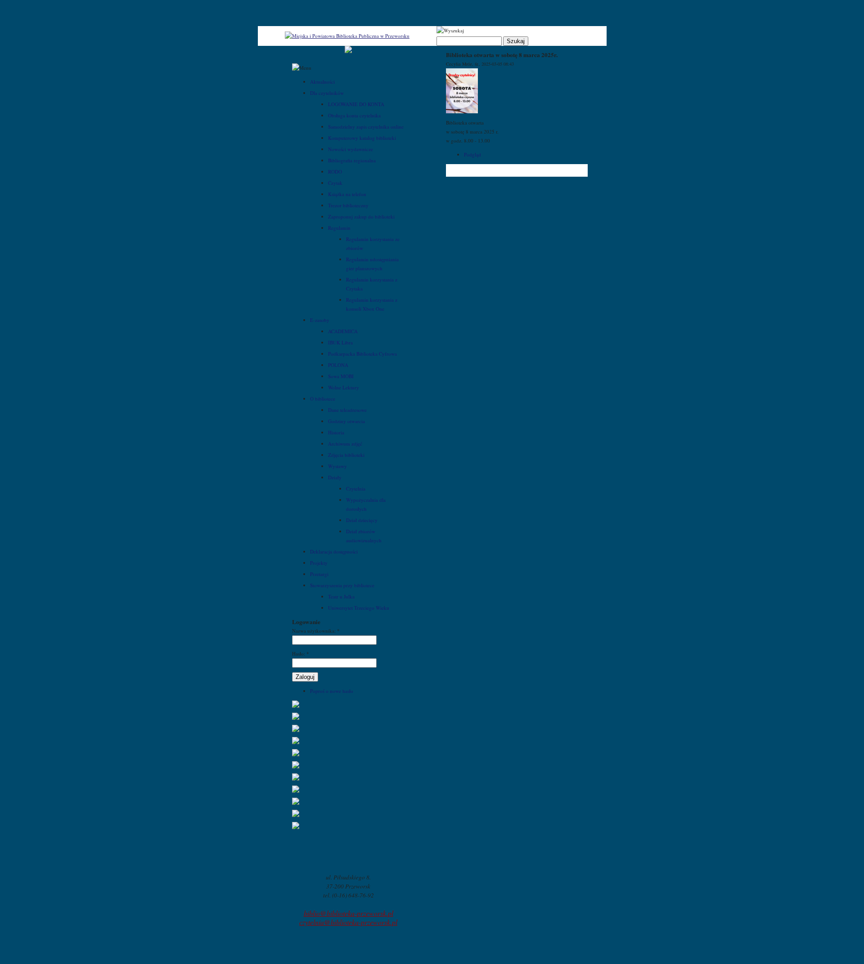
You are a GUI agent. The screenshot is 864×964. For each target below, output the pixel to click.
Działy (335, 477)
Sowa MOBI (341, 376)
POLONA (338, 365)
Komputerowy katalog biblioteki (362, 137)
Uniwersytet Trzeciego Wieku (358, 607)
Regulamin (339, 227)
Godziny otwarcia (346, 421)
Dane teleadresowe (347, 409)
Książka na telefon (347, 194)
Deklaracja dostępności (334, 551)
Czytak (335, 182)
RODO (335, 171)
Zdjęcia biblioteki (346, 454)
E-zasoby (319, 320)
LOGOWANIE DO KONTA (356, 104)
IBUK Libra (340, 342)
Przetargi (319, 574)
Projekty (319, 562)
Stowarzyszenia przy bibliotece (342, 585)
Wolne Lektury (343, 387)
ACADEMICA (343, 331)
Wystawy (337, 466)
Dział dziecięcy (362, 520)
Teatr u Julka (341, 596)
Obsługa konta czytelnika (354, 115)
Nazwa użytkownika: (316, 630)
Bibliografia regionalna (352, 160)
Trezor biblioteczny (348, 205)
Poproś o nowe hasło (331, 690)
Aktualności (322, 81)
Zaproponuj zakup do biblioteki (361, 216)
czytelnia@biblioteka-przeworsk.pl (348, 922)
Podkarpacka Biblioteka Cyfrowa (362, 353)
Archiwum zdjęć (345, 443)
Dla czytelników (327, 92)
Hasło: (300, 653)
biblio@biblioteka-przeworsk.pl (348, 913)
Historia (336, 432)
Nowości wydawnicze (350, 149)
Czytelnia (355, 488)
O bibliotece (322, 398)
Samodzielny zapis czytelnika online (366, 126)
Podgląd (472, 154)
